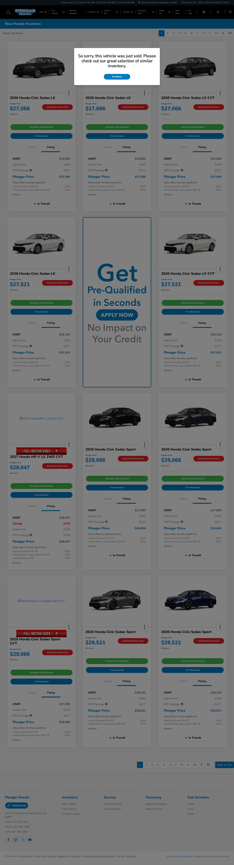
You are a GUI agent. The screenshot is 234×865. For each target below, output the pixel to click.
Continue (117, 76)
